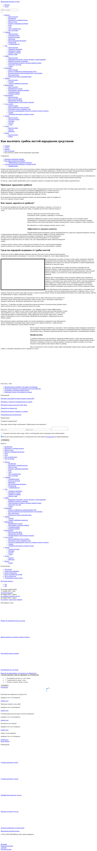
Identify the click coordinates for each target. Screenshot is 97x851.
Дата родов (8, 569)
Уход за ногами (13, 30)
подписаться (50, 437)
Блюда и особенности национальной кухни (22, 71)
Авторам (3, 847)
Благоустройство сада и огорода (18, 107)
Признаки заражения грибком (14, 159)
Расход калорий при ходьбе (13, 574)
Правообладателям (7, 846)
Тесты (6, 6)
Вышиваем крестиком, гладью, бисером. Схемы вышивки (27, 59)
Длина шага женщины (12, 571)
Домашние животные (15, 49)
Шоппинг (11, 131)
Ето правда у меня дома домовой (11, 599)
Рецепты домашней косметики (18, 23)
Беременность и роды (15, 88)
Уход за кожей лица (14, 28)
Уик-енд (11, 129)
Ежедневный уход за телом (9, 670)
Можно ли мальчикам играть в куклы (13, 620)
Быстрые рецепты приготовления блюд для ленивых (25, 73)
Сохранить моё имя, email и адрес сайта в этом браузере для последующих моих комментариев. (34, 433)
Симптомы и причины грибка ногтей (17, 390)
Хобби (7, 56)
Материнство (9, 85)
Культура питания (14, 37)
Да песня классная (7, 593)
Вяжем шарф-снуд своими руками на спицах (15, 637)
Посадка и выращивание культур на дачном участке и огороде (28, 111)
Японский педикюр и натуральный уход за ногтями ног (23, 388)
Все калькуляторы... (7, 581)
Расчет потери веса (11, 573)
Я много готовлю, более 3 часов (17, 682)
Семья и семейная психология (18, 83)
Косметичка (12, 18)
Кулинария (8, 68)
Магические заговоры (15, 100)
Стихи (10, 124)
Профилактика (13, 166)
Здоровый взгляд (13, 35)
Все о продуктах (13, 75)
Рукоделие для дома (14, 64)
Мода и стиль (12, 22)
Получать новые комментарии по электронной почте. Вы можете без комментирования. (36, 437)
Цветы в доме (12, 54)
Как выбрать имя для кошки (10, 653)
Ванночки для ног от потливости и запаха (18, 392)
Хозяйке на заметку (14, 52)
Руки (10, 25)
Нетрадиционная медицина (17, 40)
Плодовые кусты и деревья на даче (19, 109)
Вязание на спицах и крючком (18, 61)
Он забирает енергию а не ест (10, 596)
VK (6, 584)
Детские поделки (13, 119)
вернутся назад (13, 16)
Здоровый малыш (14, 92)
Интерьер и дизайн (14, 51)
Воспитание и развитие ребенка (18, 90)
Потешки (11, 121)
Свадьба (11, 82)
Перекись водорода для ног (9, 811)
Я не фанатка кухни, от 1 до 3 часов (18, 678)
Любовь (7, 78)
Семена (10, 112)
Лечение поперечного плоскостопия (12, 828)
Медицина (11, 39)
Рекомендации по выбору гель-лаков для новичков (21, 387)
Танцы (10, 66)
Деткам (7, 116)
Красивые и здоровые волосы (18, 20)
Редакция (4, 844)
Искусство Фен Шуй (15, 99)
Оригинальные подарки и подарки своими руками (24, 63)
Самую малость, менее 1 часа (16, 680)
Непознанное (9, 95)
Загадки (10, 123)
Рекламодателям (6, 849)
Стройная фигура (14, 44)
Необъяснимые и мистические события (21, 102)
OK (6, 586)
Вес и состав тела (10, 576)
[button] (3, 741)
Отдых (7, 126)
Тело (9, 27)
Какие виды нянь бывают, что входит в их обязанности (19, 673)
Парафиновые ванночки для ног (11, 795)
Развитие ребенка (14, 94)
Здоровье (7, 32)
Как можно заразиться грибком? (15, 161)
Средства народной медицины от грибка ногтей (20, 164)
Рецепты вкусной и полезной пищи (19, 76)
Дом (6, 46)
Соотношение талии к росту (14, 578)
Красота (7, 15)
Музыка (7, 5)
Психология (12, 42)
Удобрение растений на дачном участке (21, 114)
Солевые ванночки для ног (9, 762)
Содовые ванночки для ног (9, 779)
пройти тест (5, 701)
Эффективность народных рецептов (20, 162)
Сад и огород (9, 104)
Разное (7, 133)
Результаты (4, 687)
